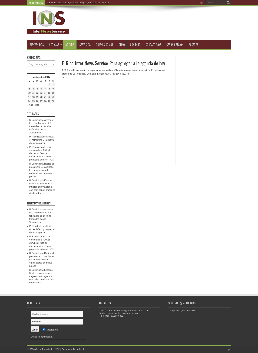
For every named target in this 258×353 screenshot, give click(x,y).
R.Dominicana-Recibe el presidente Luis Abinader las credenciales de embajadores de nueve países (41, 170)
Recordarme (51, 329)
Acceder (193, 45)
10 (29, 93)
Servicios (85, 45)
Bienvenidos (37, 45)
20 (41, 97)
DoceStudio (79, 349)
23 (53, 97)
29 (49, 101)
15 (49, 93)
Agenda (69, 45)
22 (49, 97)
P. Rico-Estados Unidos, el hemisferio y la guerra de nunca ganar (78, 2)
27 (41, 101)
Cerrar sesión (174, 45)
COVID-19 (135, 45)
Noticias (54, 45)
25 (33, 101)
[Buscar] (228, 2)
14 (45, 93)
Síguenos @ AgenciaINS (182, 303)
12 (37, 93)
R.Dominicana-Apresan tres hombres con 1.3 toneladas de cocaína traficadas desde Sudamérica (41, 126)
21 (45, 97)
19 (37, 97)
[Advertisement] (204, 109)
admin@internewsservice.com (123, 313)
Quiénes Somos (104, 45)
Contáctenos (153, 45)
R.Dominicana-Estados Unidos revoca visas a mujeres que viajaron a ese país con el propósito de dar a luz (42, 186)
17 (29, 97)
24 (29, 101)
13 (41, 93)
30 (53, 101)
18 (33, 97)
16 (53, 93)
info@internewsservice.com (135, 310)
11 (33, 93)
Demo (122, 45)
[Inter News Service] (48, 31)
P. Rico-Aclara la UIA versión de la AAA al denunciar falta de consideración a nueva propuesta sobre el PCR (41, 153)
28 (45, 101)
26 (37, 101)
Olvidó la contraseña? (42, 336)
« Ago (30, 105)
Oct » (38, 105)
